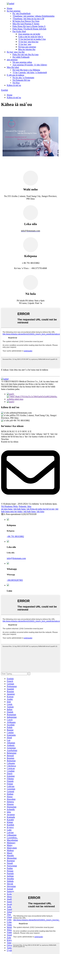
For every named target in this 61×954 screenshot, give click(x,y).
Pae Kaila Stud (19, 31)
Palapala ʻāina (25, 506)
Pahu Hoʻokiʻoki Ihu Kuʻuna (25, 54)
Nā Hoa (16, 82)
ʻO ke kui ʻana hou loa (28, 41)
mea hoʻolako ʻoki (18, 511)
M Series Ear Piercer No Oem (25, 21)
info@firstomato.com (16, 558)
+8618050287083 (15, 580)
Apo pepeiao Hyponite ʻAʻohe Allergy (29, 65)
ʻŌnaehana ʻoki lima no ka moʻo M (28, 18)
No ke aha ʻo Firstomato (23, 77)
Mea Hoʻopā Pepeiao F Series (25, 24)
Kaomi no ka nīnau (9, 441)
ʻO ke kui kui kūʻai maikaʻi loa (32, 39)
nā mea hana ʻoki (8, 509)
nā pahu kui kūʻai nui (44, 509)
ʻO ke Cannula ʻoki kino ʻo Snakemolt (29, 72)
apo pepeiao (12, 59)
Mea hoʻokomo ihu (26, 49)
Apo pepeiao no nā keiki (29, 34)
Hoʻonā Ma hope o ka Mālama (26, 70)
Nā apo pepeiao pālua (22, 62)
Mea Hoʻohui (13, 67)
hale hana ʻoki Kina (26, 509)
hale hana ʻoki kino (35, 511)
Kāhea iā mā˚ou (14, 85)
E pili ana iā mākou (15, 75)
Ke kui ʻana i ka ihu (16, 52)
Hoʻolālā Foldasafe (21, 57)
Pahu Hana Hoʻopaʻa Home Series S (28, 26)
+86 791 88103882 (15, 536)
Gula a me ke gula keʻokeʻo (30, 36)
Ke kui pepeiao (13, 11)
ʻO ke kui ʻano (24, 44)
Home (9, 8)
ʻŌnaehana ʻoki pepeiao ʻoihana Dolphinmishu (33, 16)
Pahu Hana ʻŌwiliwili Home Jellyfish (29, 29)
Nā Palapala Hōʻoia (21, 80)
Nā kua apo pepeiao (27, 47)
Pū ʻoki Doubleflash (21, 13)
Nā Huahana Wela (9, 506)
